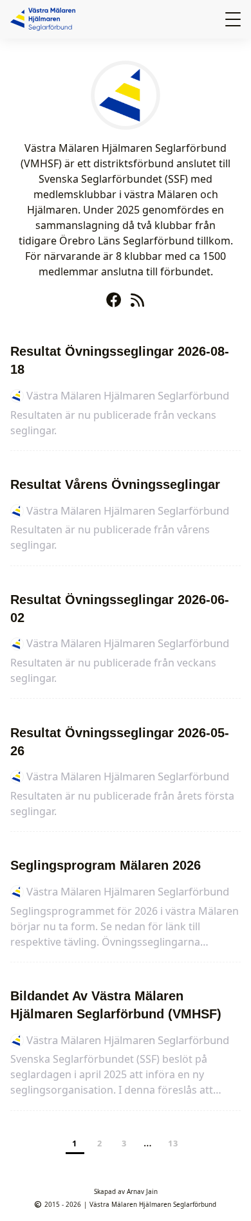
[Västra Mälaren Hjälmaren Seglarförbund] (45, 17)
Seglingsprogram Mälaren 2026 (105, 865)
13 (173, 1143)
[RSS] (137, 297)
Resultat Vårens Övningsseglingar (115, 484)
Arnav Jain (142, 1191)
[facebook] (115, 297)
